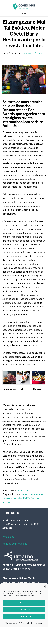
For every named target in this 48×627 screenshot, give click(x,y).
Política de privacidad (26, 623)
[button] (44, 586)
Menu (24, 13)
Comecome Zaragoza (24, 6)
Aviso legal (39, 623)
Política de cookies (11, 623)
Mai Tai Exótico (31, 498)
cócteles (17, 498)
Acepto (24, 603)
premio (6, 502)
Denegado (24, 609)
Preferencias (24, 616)
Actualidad (22, 490)
